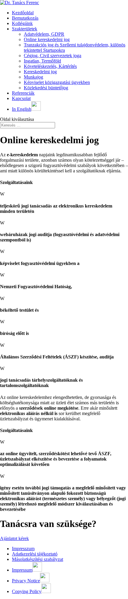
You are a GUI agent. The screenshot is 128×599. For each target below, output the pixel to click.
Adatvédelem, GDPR (44, 34)
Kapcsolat (21, 98)
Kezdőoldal (23, 12)
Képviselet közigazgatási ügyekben (57, 82)
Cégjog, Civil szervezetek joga (52, 55)
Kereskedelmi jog (40, 71)
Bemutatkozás (25, 18)
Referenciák (23, 93)
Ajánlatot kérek (14, 538)
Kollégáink (22, 23)
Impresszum (23, 548)
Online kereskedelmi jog (47, 39)
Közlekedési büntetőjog (46, 87)
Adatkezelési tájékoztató (34, 553)
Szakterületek (24, 28)
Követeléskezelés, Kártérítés (50, 66)
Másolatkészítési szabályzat (37, 559)
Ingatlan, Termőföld (42, 60)
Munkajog (33, 76)
